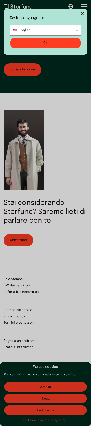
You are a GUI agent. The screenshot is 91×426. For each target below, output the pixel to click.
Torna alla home (22, 69)
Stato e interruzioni (19, 347)
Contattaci (18, 240)
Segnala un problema (20, 341)
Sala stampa (13, 279)
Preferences (45, 410)
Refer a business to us (21, 292)
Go (45, 43)
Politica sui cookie (34, 420)
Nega (45, 398)
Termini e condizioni (19, 323)
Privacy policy (57, 420)
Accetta (45, 387)
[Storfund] (18, 6)
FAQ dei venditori (17, 285)
